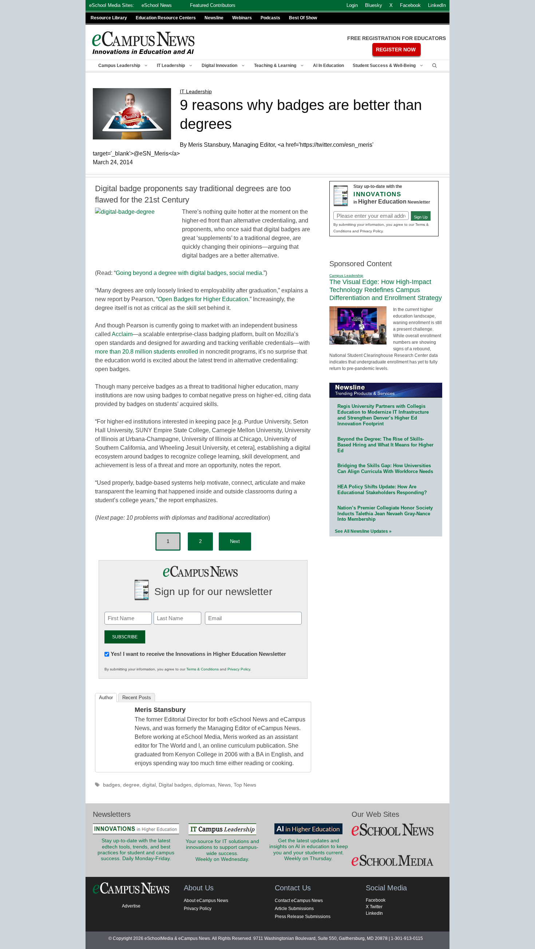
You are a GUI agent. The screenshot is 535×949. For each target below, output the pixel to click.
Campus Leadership (119, 65)
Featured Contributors (212, 5)
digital (149, 785)
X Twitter (374, 906)
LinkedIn (374, 913)
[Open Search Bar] (434, 65)
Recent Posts (136, 697)
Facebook (375, 900)
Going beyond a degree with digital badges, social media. (189, 273)
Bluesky (373, 5)
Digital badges (175, 785)
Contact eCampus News (299, 900)
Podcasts (270, 17)
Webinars (242, 17)
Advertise (131, 906)
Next (235, 541)
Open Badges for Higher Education (203, 299)
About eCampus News (206, 900)
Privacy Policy (238, 669)
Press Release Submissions (302, 916)
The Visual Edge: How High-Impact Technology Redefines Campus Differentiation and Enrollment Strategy (385, 289)
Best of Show (303, 17)
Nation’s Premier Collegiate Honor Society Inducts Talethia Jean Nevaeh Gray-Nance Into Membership (385, 513)
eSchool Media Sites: (111, 5)
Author (106, 697)
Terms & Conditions (202, 669)
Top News (245, 785)
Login (352, 5)
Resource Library (109, 17)
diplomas (204, 785)
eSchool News (157, 5)
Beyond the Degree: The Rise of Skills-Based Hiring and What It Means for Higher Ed (385, 444)
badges (111, 785)
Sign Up (421, 217)
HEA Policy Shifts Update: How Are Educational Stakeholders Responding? (382, 489)
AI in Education (328, 65)
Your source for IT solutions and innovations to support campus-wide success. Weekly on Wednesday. (222, 850)
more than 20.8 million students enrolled (146, 352)
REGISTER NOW (396, 49)
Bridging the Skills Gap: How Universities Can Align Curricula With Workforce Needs (385, 468)
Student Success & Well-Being (384, 65)
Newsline (214, 17)
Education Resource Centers (166, 17)
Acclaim (122, 334)
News (224, 785)
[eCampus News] (143, 43)
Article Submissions (294, 908)
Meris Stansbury (160, 709)
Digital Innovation (219, 65)
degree (131, 785)
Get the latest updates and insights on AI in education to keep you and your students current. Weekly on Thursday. (308, 849)
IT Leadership (171, 65)
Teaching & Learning (275, 65)
